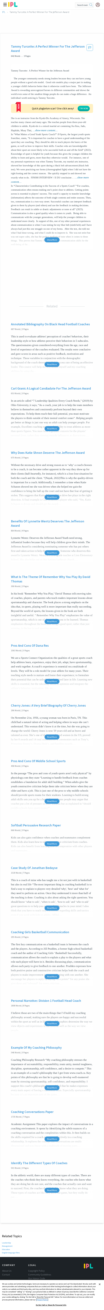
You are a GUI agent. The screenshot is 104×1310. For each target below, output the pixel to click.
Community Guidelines (39, 1274)
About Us (7, 1270)
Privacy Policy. (42, 1300)
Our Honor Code (36, 1278)
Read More (52, 364)
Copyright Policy (36, 1270)
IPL (3, 12)
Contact (6, 1274)
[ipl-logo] (13, 6)
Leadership (6, 1243)
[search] (91, 5)
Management (7, 1246)
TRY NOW (83, 108)
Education (6, 1249)
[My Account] (99, 4)
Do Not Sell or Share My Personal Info (51, 1305)
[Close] (100, 1284)
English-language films (11, 1252)
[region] (52, 1295)
